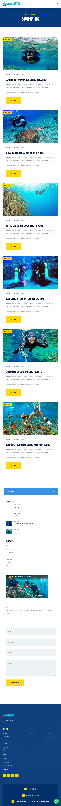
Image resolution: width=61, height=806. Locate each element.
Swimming (33, 14)
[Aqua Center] (12, 3)
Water (7, 613)
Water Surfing (9, 565)
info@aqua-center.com (32, 795)
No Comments (20, 74)
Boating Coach (9, 549)
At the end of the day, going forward (25, 225)
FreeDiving (18, 611)
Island (24, 611)
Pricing (5, 751)
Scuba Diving (9, 559)
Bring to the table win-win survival (25, 152)
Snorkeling (42, 611)
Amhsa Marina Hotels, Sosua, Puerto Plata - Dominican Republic (32, 801)
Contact (5, 739)
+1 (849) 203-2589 (32, 789)
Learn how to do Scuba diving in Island (26, 79)
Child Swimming (9, 552)
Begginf (16, 515)
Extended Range (10, 611)
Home (27, 14)
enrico (9, 74)
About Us (5, 733)
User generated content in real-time (25, 298)
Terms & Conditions (7, 765)
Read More (13, 101)
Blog (7, 545)
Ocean (28, 611)
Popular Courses (7, 748)
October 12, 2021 (7, 39)
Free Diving (8, 555)
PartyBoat (16, 507)
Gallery (4, 754)
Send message (15, 683)
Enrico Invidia (19, 505)
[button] (56, 801)
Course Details (6, 736)
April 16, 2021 (7, 185)
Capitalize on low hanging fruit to (24, 371)
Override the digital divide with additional (28, 444)
